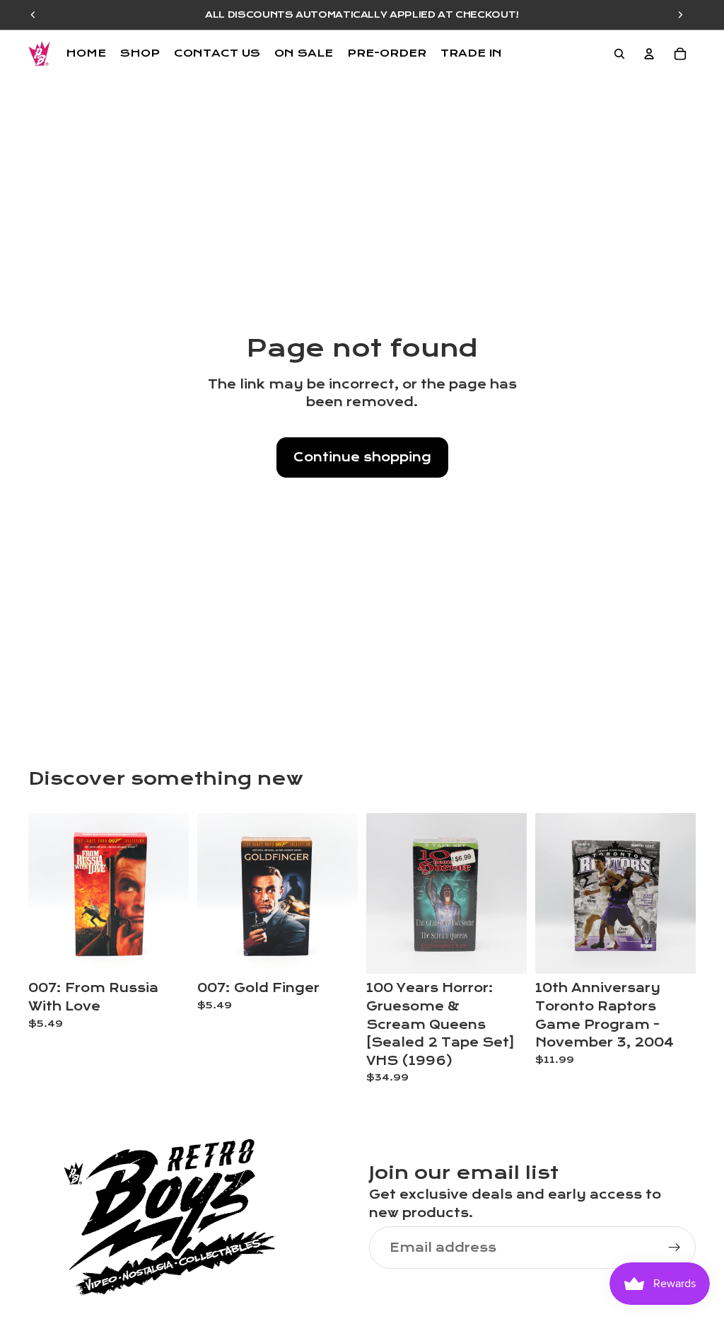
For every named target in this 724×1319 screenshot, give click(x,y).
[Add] (167, 952)
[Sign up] (674, 1247)
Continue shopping (362, 457)
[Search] (619, 53)
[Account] (649, 53)
